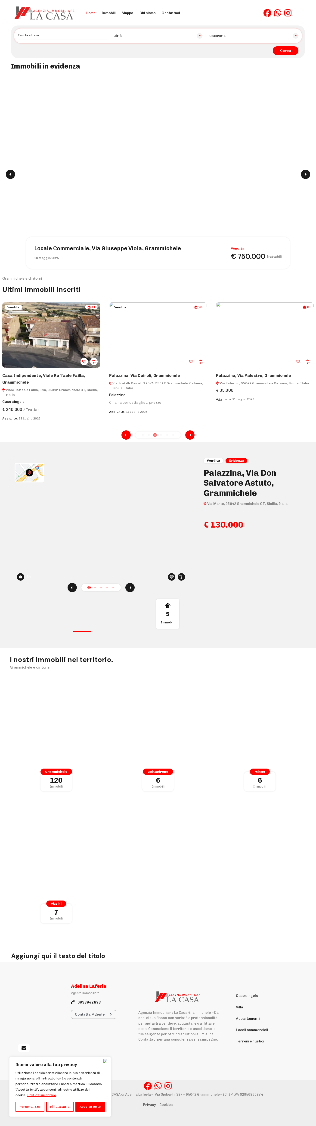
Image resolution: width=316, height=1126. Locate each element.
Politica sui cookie (41, 1095)
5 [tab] (113, 587)
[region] (60, 1087)
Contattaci (171, 13)
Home (91, 13)
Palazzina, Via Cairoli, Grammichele (37, 375)
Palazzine (10, 395)
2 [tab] (95, 587)
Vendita (13, 307)
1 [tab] (89, 587)
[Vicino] (106, 1061)
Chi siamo (147, 13)
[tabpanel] (158, 523)
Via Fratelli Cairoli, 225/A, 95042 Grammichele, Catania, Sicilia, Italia (51, 385)
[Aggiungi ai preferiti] (84, 361)
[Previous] (72, 587)
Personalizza (30, 1107)
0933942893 (89, 1002)
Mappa (127, 13)
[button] (143, 435)
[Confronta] (94, 361)
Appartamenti (248, 1019)
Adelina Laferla (89, 986)
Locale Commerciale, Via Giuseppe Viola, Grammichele (107, 248)
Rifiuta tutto (59, 1107)
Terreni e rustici (250, 1041)
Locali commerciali (252, 1030)
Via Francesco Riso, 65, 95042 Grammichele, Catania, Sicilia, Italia (262, 385)
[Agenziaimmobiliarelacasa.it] (46, 13)
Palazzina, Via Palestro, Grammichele (146, 375)
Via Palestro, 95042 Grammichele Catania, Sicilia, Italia (157, 383)
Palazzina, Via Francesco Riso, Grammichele (260, 375)
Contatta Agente (90, 1014)
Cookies (166, 1105)
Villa (239, 1007)
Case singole (247, 996)
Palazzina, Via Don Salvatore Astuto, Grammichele (240, 483)
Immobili (109, 13)
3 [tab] (101, 587)
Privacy (149, 1105)
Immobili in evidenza (45, 66)
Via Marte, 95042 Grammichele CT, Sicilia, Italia (247, 504)
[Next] (130, 587)
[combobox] (158, 36)
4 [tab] (107, 587)
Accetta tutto (90, 1107)
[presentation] (126, 435)
